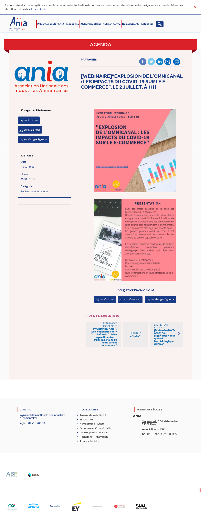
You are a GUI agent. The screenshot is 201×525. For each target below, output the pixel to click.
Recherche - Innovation (34, 191)
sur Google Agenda (35, 139)
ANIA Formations (90, 24)
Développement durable (94, 432)
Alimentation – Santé (92, 424)
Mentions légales (149, 409)
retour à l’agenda (135, 334)
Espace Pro (72, 24)
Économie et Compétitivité (95, 428)
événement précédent (104, 334)
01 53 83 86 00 (36, 423)
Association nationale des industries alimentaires (44, 416)
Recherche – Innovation (94, 437)
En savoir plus (39, 9)
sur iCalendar (32, 129)
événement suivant (164, 334)
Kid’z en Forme (112, 24)
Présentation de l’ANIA (50, 24)
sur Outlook (31, 120)
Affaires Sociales (89, 441)
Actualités (147, 24)
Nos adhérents (130, 24)
